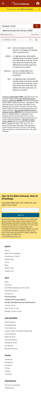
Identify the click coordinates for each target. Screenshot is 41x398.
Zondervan (9, 345)
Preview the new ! (20, 9)
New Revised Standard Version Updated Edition (19, 111)
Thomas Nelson (11, 340)
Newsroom (9, 268)
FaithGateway (10, 322)
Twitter (7, 371)
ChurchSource (10, 328)
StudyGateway (10, 325)
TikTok (7, 368)
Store (7, 262)
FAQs (7, 282)
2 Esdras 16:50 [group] (9, 40)
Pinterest (8, 365)
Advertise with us (11, 291)
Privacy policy (10, 296)
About (7, 250)
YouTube (8, 374)
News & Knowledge (12, 253)
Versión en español (12, 385)
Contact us (9, 293)
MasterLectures (11, 348)
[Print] (36, 39)
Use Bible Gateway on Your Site (17, 288)
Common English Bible (10, 97)
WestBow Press (11, 342)
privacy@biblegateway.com (11, 236)
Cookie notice (10, 305)
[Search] (36, 26)
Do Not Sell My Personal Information (20, 302)
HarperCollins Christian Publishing (18, 331)
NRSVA (8, 56)
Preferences (9, 388)
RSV (9, 79)
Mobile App (9, 259)
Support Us (9, 271)
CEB (9, 48)
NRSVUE (7, 71)
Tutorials (8, 285)
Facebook (8, 359)
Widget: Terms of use (13, 311)
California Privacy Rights (15, 299)
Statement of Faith (12, 256)
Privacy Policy (6, 234)
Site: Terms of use (12, 308)
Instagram (9, 362)
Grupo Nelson (10, 334)
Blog (6, 265)
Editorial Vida (10, 337)
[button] (37, 3)
